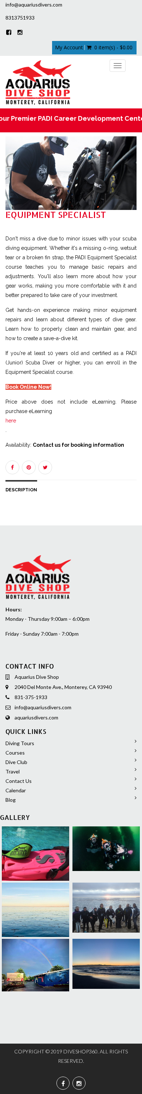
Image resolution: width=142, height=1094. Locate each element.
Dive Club (16, 762)
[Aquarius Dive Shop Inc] (38, 82)
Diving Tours (19, 743)
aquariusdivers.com (36, 717)
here (10, 421)
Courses (15, 753)
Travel (12, 771)
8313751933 (20, 18)
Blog (10, 800)
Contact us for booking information (78, 445)
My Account (69, 47)
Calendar (15, 790)
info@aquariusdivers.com (43, 707)
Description (21, 489)
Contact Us (18, 781)
